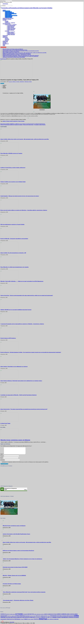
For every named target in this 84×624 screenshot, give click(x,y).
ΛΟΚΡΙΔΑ (3, 617)
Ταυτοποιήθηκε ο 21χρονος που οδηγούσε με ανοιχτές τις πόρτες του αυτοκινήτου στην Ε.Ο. (21, 50)
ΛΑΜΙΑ (76, 616)
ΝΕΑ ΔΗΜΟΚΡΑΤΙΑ (38, 617)
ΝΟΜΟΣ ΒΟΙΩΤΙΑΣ (10, 26)
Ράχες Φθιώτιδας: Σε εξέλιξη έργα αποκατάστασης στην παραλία (14, 267)
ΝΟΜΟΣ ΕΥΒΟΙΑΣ (10, 27)
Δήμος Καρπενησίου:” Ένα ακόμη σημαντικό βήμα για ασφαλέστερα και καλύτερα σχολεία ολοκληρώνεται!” (24, 409)
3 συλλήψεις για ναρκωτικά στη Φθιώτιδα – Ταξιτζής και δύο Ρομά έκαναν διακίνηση (18, 394)
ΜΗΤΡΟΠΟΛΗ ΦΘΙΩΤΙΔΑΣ (16, 617)
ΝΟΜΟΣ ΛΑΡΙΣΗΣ (10, 32)
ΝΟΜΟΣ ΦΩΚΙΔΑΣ (10, 30)
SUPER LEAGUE (12, 614)
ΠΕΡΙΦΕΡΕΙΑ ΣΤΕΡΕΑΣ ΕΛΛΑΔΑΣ (70, 617)
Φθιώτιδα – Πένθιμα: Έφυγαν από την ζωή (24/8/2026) (14, 575)
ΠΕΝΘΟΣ (59, 617)
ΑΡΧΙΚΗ (4, 10)
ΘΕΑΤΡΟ (6, 38)
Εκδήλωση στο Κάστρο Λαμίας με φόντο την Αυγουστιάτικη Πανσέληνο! (17, 53)
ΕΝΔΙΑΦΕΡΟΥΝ (6, 43)
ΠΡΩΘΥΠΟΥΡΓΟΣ (10, 619)
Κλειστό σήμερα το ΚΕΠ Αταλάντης (8, 338)
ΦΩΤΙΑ (48, 619)
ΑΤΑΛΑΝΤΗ (25, 614)
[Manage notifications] (2, 621)
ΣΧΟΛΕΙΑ (22, 121)
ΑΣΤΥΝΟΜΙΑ (19, 614)
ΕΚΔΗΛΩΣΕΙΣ (5, 35)
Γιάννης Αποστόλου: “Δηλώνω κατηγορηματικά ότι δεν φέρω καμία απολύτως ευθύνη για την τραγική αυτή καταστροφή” (26, 295)
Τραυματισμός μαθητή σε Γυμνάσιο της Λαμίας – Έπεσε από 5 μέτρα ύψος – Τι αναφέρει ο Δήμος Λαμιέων (23, 124)
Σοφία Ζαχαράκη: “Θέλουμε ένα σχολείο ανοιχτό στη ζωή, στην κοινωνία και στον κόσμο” (19, 195)
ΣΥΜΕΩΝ (26, 619)
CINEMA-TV (5, 36)
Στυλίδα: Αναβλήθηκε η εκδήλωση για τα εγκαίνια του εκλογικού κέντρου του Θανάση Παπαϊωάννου (22, 123)
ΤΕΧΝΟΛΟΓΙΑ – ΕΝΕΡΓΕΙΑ (10, 22)
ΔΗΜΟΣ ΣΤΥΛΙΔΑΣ (8, 17)
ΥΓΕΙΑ (4, 45)
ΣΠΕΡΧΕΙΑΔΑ (17, 619)
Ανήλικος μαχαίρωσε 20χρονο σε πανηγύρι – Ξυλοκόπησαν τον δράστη (17, 54)
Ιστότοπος (2, 459)
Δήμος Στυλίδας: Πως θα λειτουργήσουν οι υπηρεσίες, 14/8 (13, 252)
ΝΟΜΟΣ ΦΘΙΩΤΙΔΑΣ (11, 29)
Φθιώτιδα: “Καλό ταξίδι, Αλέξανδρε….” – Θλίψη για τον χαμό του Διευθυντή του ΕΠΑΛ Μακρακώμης (21, 281)
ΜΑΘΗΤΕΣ (15, 121)
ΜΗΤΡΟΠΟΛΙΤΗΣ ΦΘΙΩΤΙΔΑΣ (28, 617)
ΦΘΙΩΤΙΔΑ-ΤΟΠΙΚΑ (28, 81)
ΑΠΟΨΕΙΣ (4, 42)
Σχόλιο (2, 454)
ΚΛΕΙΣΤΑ (11, 121)
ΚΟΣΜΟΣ (6, 21)
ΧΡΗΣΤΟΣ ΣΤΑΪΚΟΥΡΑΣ (54, 619)
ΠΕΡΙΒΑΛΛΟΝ (5, 41)
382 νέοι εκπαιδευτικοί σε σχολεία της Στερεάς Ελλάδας (12, 224)
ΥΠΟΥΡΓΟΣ (36, 619)
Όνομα (2, 455)
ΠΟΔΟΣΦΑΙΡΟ (3, 619)
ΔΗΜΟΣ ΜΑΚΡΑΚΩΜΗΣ (9, 12)
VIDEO (4, 44)
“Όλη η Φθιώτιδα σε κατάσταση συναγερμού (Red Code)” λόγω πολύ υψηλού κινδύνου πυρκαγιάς (24, 592)
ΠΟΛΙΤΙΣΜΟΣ (5, 37)
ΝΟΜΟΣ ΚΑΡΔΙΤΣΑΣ (11, 31)
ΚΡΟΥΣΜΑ (59, 615)
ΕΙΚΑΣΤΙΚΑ (7, 39)
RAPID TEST (8, 614)
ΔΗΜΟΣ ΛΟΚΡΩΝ (8, 14)
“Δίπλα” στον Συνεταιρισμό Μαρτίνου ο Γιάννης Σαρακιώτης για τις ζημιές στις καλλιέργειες (20, 56)
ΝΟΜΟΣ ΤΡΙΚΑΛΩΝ (11, 34)
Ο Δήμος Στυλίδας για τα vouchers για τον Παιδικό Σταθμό (13, 181)
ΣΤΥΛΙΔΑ (19, 121)
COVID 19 (2, 614)
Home (1, 58)
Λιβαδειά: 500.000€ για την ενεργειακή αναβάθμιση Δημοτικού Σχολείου (15, 309)
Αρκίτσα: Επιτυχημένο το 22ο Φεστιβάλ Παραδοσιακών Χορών (15, 49)
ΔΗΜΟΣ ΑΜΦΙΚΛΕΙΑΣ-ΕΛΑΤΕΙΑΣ (11, 15)
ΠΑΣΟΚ (51, 617)
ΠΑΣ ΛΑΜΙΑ (47, 617)
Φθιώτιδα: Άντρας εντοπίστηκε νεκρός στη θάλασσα (15, 440)
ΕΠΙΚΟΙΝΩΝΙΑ (5, 3)
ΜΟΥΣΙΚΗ (7, 40)
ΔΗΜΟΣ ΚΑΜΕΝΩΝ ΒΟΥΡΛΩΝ (10, 13)
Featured (4, 58)
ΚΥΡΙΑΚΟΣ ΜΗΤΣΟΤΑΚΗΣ (67, 615)
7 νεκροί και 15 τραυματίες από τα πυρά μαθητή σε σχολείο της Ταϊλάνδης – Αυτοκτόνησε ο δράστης (22, 323)
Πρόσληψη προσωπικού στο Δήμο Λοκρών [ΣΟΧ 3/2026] (14, 57)
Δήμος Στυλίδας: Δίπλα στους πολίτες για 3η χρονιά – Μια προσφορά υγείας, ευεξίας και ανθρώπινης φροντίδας (24, 52)
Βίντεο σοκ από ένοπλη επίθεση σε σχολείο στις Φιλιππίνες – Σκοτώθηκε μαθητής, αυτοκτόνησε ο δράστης (23, 210)
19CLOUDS (12, 622)
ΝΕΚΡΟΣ (43, 617)
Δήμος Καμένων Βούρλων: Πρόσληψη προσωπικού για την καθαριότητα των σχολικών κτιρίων (21, 380)
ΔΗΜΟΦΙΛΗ (22, 81)
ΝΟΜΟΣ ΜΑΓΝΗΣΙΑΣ (11, 33)
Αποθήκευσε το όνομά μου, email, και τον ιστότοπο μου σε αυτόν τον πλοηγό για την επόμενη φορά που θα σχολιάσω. (25, 461)
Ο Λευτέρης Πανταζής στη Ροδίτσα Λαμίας (12, 583)
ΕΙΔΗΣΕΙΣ (4, 20)
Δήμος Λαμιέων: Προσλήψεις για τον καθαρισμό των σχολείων (14, 366)
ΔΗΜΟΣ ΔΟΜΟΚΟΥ (8, 16)
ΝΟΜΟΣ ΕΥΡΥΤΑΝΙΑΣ (11, 28)
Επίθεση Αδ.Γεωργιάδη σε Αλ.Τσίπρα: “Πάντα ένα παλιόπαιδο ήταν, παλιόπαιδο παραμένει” (21, 55)
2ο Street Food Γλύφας (5, 423)
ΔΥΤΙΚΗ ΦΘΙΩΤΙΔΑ (20, 615)
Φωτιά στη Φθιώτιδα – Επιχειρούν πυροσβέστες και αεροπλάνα (14, 238)
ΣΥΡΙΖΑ (29, 619)
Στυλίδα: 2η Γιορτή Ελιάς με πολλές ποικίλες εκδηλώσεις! (12, 167)
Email (1, 457)
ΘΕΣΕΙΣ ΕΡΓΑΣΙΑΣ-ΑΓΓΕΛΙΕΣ (8, 18)
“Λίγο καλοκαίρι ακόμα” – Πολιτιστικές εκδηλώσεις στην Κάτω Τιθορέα (18, 600)
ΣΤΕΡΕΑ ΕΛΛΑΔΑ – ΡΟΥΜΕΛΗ (10, 24)
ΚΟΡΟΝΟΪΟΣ (53, 615)
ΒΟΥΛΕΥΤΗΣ (31, 614)
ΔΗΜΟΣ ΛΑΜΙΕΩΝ (8, 11)
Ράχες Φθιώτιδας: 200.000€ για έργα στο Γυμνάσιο (11, 153)
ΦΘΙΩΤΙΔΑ (43, 619)
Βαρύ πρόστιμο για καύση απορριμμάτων (11, 51)
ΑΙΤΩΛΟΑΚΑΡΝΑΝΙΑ (11, 25)
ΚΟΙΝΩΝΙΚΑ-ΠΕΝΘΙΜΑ (7, 19)
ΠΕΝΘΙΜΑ (54, 617)
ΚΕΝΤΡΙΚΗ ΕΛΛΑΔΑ (6, 23)
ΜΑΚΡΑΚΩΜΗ (8, 617)
